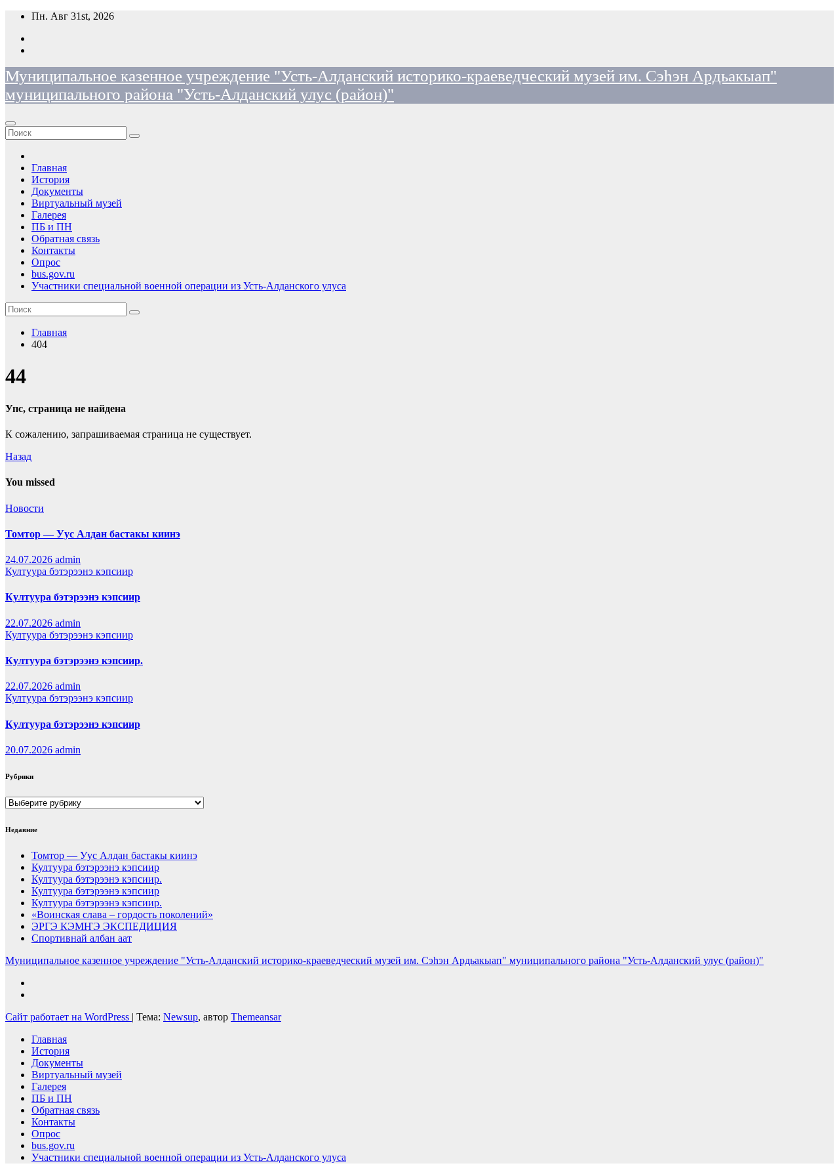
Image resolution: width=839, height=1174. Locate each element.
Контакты (53, 250)
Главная (49, 167)
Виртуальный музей (76, 203)
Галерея (48, 214)
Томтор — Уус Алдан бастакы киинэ (92, 533)
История (50, 179)
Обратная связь (65, 238)
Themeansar (256, 1016)
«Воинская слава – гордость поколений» (122, 914)
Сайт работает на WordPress (68, 1016)
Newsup (180, 1016)
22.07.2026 (30, 623)
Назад (18, 456)
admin (68, 559)
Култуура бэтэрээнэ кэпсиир (69, 571)
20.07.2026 (30, 749)
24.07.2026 (30, 559)
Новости (24, 508)
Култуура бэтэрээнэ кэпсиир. (74, 660)
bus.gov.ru (53, 274)
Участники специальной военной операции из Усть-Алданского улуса (188, 285)
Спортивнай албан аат (81, 938)
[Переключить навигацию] (10, 123)
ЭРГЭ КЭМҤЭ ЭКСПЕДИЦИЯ (104, 926)
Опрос (45, 262)
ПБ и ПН (51, 226)
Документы (57, 191)
